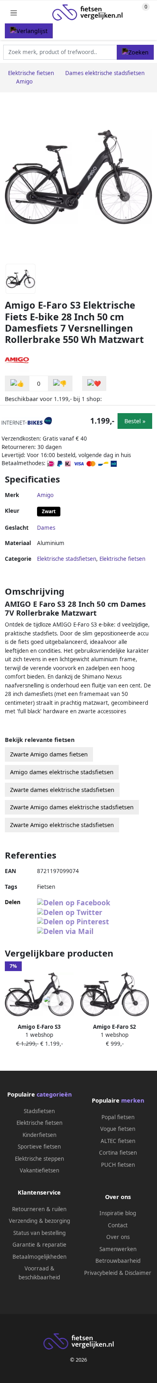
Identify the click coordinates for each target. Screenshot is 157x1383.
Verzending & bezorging (39, 1220)
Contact (118, 1225)
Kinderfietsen (39, 1135)
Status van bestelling (39, 1233)
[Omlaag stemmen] (60, 383)
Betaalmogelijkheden (39, 1256)
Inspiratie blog (117, 1213)
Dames (46, 527)
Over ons (118, 1237)
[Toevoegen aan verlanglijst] (94, 383)
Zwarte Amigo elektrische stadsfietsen (62, 825)
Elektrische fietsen (122, 558)
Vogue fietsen (117, 1128)
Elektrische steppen (39, 1158)
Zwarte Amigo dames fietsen (49, 754)
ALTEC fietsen (118, 1141)
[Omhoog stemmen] (17, 383)
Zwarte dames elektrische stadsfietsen (62, 790)
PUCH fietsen (118, 1164)
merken (132, 1100)
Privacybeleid (101, 1272)
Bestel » (134, 421)
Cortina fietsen (118, 1152)
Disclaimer (138, 1272)
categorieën (54, 1094)
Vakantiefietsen (39, 1170)
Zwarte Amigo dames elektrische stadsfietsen (72, 807)
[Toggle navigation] (14, 13)
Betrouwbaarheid (117, 1260)
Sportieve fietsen (39, 1146)
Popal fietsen (117, 1117)
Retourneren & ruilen (39, 1209)
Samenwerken (117, 1249)
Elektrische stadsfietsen (66, 558)
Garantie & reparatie (39, 1244)
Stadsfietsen (39, 1111)
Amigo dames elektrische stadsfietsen (62, 772)
